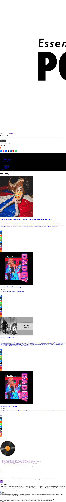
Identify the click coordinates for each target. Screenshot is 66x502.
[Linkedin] (1, 234)
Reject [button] (50, 479)
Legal (3, 154)
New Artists (6, 167)
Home (3, 157)
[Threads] (1, 243)
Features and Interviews (6, 161)
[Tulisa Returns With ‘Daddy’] (16, 403)
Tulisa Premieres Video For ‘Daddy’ (10, 287)
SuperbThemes (20, 477)
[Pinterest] (1, 249)
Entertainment (5, 170)
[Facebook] (1, 231)
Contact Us (4, 153)
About (1, 473)
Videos (3, 169)
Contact (1, 468)
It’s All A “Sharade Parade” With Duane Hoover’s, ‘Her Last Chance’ (15, 462)
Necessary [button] (2, 491)
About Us (4, 156)
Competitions (6, 165)
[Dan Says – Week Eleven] (16, 335)
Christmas (8, 160)
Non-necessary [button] (3, 496)
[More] (1, 251)
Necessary (3, 492)
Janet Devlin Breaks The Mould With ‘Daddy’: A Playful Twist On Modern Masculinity (26, 219)
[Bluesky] (1, 242)
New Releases (6, 166)
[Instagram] (1, 247)
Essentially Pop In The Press (7, 162)
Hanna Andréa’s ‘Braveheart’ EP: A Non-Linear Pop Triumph (13, 464)
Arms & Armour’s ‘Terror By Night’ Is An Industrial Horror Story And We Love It (17, 463)
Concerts (6, 168)
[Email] (1, 240)
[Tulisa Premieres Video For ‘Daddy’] (16, 284)
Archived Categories (8, 159)
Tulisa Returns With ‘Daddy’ (8, 406)
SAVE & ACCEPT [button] (3, 501)
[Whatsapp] (1, 238)
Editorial (5, 158)
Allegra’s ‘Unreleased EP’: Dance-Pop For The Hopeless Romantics (14, 460)
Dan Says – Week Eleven (7, 337)
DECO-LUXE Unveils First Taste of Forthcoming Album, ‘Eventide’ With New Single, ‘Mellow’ (19, 466)
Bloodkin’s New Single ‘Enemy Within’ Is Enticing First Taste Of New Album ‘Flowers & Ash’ (19, 461)
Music (3, 164)
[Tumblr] (1, 232)
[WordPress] (1, 245)
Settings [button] (53, 479)
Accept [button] (47, 479)
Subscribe (3, 140)
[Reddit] (1, 236)
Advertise (2, 472)
